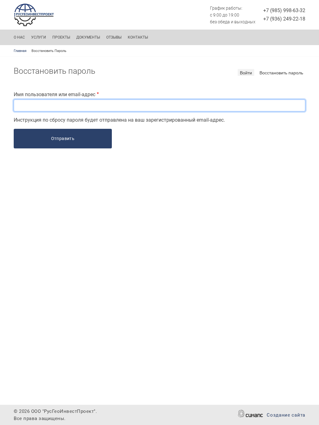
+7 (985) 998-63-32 (284, 10)
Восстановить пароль (281, 72)
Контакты (138, 37)
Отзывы (113, 37)
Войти (246, 72)
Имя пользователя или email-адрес (54, 94)
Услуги (38, 37)
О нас (19, 37)
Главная (20, 51)
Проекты (61, 37)
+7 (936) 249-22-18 (284, 19)
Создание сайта (286, 415)
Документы (88, 37)
